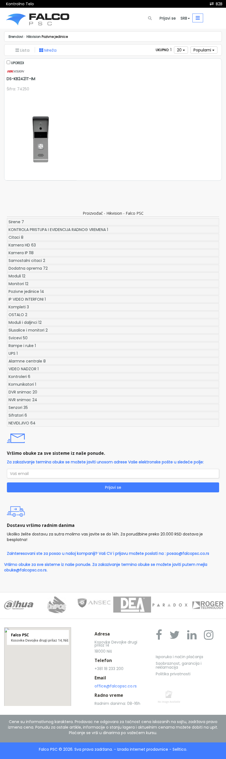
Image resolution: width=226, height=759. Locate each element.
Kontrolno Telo (20, 4)
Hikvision (33, 37)
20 (180, 50)
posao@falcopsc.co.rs (188, 553)
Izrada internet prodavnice (142, 749)
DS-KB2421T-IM (21, 79)
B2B (219, 4)
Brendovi (16, 37)
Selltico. (180, 749)
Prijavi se (168, 18)
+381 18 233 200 (109, 668)
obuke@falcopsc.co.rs (25, 570)
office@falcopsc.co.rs (116, 686)
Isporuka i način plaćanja (179, 657)
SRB (184, 18)
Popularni (202, 50)
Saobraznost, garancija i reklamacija (178, 665)
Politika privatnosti (173, 674)
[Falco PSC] (37, 18)
